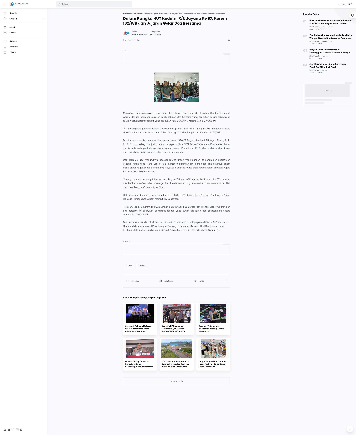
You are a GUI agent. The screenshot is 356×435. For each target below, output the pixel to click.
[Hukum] (324, 70)
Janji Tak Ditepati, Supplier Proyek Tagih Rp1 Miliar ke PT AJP (327, 65)
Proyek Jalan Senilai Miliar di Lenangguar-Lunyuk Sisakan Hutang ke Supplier (330, 51)
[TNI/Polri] (142, 265)
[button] (59, 4)
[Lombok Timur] (327, 27)
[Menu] (4, 4)
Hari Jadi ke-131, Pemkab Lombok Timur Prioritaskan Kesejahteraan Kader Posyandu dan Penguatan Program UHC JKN (330, 22)
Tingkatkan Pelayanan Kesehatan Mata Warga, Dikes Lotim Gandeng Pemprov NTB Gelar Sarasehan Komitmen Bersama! (330, 37)
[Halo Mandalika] (18, 4)
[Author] (139, 34)
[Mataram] (129, 265)
